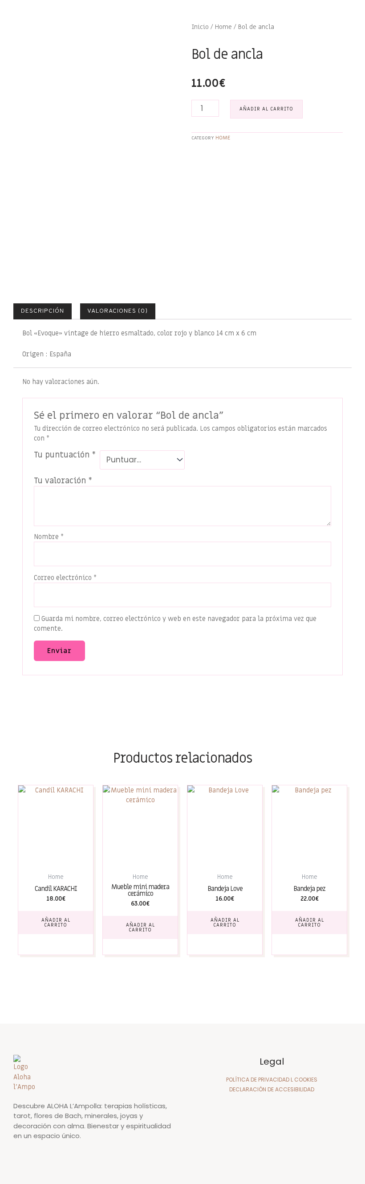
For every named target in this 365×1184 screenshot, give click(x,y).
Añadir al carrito (266, 109)
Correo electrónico (65, 577)
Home (223, 27)
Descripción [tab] (42, 311)
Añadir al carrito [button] (55, 922)
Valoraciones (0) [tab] (117, 311)
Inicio (200, 27)
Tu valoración (63, 481)
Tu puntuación (65, 455)
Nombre (49, 536)
